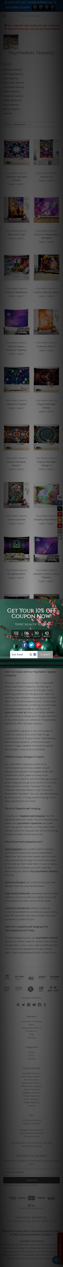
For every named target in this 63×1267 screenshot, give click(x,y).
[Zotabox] (61, 665)
